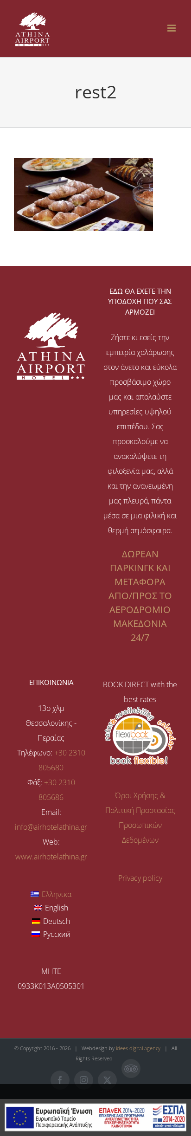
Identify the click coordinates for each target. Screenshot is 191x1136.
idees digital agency (138, 1048)
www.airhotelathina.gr (51, 857)
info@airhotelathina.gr (51, 827)
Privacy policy (140, 878)
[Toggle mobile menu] (172, 28)
